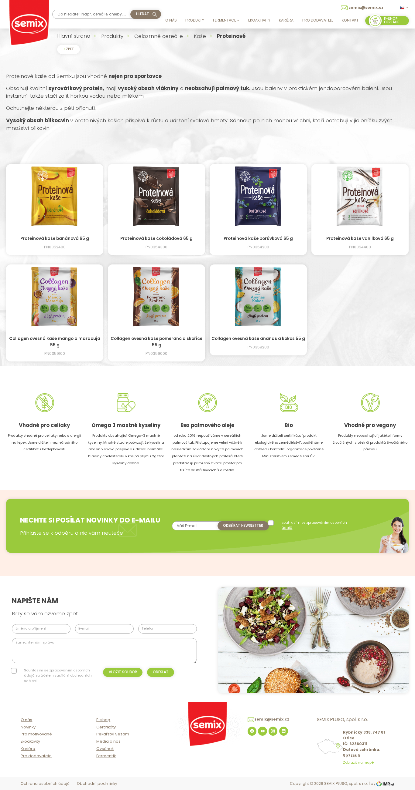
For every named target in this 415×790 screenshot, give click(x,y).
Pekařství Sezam (112, 734)
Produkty (194, 20)
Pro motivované (36, 734)
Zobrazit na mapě (358, 762)
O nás (171, 20)
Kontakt (350, 20)
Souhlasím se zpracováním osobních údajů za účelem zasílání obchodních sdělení (58, 675)
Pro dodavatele (317, 20)
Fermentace (224, 20)
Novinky (28, 727)
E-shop (103, 720)
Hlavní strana (73, 35)
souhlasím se (314, 525)
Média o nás (108, 741)
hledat (142, 14)
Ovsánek (105, 748)
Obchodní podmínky (97, 783)
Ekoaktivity (259, 20)
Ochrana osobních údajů (45, 783)
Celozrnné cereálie (158, 36)
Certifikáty (106, 727)
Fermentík (106, 756)
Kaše (200, 36)
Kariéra (286, 20)
